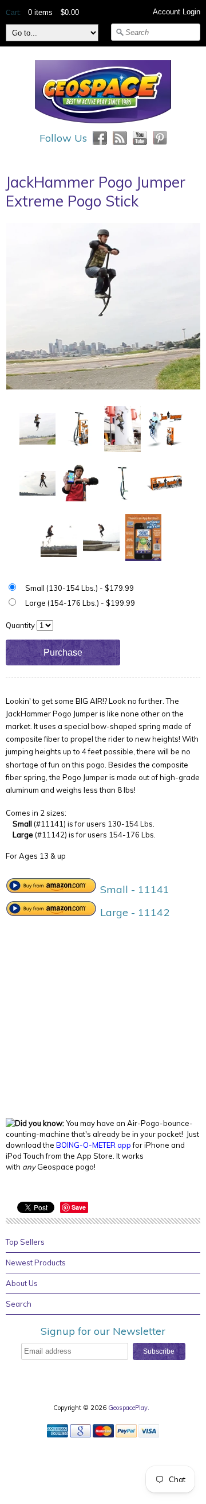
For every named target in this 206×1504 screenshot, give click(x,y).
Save (79, 1207)
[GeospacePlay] (103, 125)
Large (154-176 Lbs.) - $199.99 (80, 602)
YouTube (140, 138)
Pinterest (160, 138)
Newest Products (36, 1262)
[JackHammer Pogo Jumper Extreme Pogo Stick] (37, 428)
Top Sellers (25, 1241)
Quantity (20, 625)
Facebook (100, 138)
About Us (22, 1283)
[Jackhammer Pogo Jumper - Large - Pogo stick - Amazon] (51, 912)
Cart (12, 13)
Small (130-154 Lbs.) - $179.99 (79, 588)
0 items (40, 12)
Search (18, 1303)
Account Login (176, 11)
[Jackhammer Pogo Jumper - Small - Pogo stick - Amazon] (51, 889)
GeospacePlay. (129, 1408)
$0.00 (70, 12)
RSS (120, 138)
